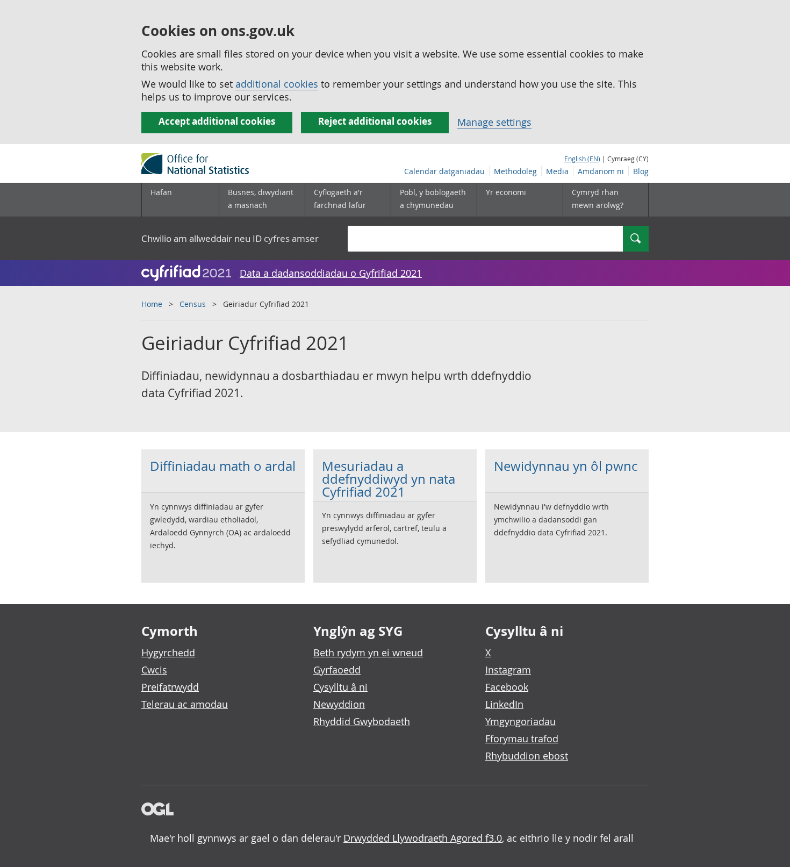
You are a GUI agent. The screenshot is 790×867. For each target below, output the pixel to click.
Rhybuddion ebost (526, 755)
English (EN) (582, 158)
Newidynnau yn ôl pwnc (565, 466)
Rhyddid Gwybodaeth (361, 721)
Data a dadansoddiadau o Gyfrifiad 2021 (331, 273)
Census (192, 304)
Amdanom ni (601, 171)
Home (151, 304)
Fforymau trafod (521, 738)
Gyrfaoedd (337, 669)
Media (557, 171)
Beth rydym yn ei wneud (368, 652)
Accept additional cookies (217, 121)
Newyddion (339, 704)
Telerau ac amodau (184, 704)
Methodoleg (515, 171)
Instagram (508, 669)
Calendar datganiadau (444, 171)
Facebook (506, 686)
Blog (641, 171)
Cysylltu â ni (340, 686)
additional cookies (276, 83)
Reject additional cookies (375, 121)
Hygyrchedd (168, 652)
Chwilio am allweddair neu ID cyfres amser (230, 238)
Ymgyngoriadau (520, 721)
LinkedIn (504, 704)
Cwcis (154, 669)
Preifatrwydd (170, 686)
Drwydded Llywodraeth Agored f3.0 (422, 838)
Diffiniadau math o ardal (223, 466)
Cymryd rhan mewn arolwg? (597, 198)
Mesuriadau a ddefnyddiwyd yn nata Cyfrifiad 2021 (388, 478)
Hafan (161, 192)
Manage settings (494, 122)
